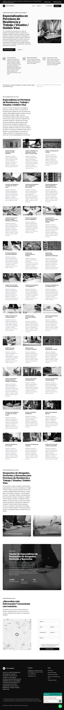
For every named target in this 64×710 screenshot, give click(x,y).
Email (41, 627)
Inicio (33, 5)
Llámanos (20, 49)
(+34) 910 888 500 (32, 674)
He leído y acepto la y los (50, 645)
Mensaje (42, 637)
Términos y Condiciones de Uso (49, 645)
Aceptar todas (47, 1)
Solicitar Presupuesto (8, 49)
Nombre (42, 621)
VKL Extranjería (10, 5)
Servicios (39, 5)
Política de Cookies (52, 672)
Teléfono (52, 627)
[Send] (60, 701)
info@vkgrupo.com (32, 676)
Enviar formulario (49, 648)
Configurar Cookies (52, 680)
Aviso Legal (50, 670)
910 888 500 (49, 5)
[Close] (60, 694)
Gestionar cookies (57, 1)
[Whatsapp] (60, 706)
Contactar (57, 5)
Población (52, 632)
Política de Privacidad (54, 644)
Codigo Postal (43, 632)
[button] (17, 634)
